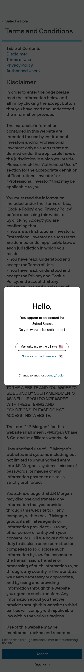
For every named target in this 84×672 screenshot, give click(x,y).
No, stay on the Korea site (39, 356)
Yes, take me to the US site (39, 346)
